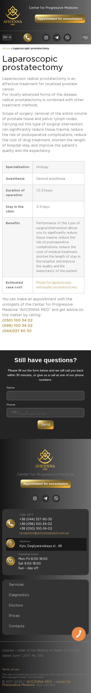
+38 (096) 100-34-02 (35, 524)
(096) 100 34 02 (17, 325)
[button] (85, 37)
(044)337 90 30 (17, 331)
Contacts (17, 626)
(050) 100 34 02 (17, 320)
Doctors (16, 605)
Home (6, 48)
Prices (14, 616)
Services (16, 584)
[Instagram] (46, 38)
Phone (12, 405)
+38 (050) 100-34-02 (35, 528)
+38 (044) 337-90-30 (35, 519)
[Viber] (67, 38)
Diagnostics (19, 595)
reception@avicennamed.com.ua (44, 533)
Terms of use (10, 669)
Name (11, 388)
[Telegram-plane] (57, 38)
